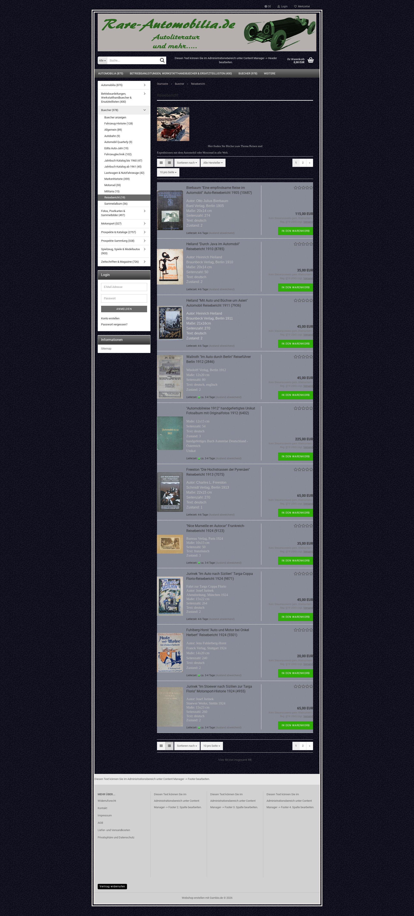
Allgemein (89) (113, 129)
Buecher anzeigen (115, 117)
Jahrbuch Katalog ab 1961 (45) (123, 166)
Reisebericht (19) (114, 197)
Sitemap (106, 348)
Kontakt (102, 808)
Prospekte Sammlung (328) (118, 240)
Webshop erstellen (193, 897)
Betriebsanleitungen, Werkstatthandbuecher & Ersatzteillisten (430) (181, 73)
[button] (267, 6)
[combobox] (187, 163)
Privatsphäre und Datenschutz (116, 837)
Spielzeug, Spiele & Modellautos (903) (120, 251)
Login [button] (284, 6)
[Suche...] (162, 60)
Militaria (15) (112, 191)
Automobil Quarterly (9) (118, 142)
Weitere (269, 73)
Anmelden (124, 309)
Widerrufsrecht (107, 800)
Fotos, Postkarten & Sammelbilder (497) (113, 213)
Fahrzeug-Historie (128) (118, 123)
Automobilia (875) (110, 73)
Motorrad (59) (112, 185)
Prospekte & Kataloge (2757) (118, 232)
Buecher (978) (247, 73)
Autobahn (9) (112, 136)
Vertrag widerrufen (112, 886)
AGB (100, 822)
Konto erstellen (110, 318)
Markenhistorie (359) (117, 178)
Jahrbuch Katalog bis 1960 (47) (123, 160)
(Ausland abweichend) (222, 233)
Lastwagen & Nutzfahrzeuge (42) (124, 172)
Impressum (105, 815)
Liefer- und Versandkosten (114, 830)
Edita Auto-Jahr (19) (116, 148)
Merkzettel (303, 6)
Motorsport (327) (111, 223)
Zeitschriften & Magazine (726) (120, 261)
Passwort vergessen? (114, 324)
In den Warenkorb (296, 230)
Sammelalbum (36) (116, 203)
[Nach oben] (402, 909)
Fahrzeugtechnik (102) (118, 154)
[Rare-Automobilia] (207, 31)
